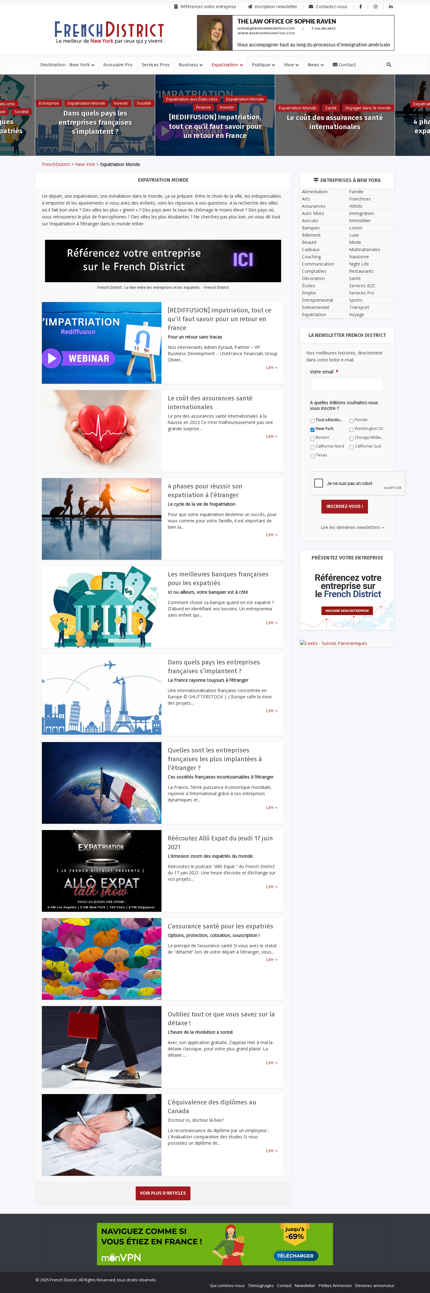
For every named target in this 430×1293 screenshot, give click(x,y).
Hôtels (355, 206)
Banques (311, 228)
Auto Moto (313, 213)
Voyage (356, 314)
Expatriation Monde (86, 103)
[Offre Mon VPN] (215, 1244)
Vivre (289, 65)
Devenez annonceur (374, 1285)
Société (21, 111)
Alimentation (315, 192)
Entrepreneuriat (317, 300)
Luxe (354, 235)
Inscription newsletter (275, 6)
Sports (355, 300)
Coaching (311, 257)
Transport (359, 307)
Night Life (359, 264)
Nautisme (359, 257)
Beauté (309, 242)
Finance (203, 107)
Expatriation (225, 65)
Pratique (261, 65)
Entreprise (49, 103)
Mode (355, 242)
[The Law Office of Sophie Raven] (295, 33)
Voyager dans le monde (368, 108)
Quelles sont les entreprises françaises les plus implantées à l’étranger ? (215, 759)
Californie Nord (330, 446)
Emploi (309, 293)
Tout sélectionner (330, 419)
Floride (361, 419)
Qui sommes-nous (227, 1285)
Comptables (314, 271)
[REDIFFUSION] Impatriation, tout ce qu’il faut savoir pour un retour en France (215, 126)
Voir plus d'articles (163, 1193)
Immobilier (360, 220)
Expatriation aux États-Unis (192, 99)
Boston (322, 437)
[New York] (109, 29)
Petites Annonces (335, 1285)
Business (188, 65)
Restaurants (361, 271)
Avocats (310, 220)
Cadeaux (311, 249)
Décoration (313, 278)
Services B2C (362, 286)
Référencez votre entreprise (207, 6)
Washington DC (369, 428)
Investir (121, 103)
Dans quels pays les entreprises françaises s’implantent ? (95, 122)
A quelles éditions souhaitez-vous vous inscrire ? (344, 405)
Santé (331, 108)
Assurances (313, 206)
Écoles (308, 286)
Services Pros (156, 65)
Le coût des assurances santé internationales (335, 122)
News (313, 65)
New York (85, 164)
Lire (272, 367)
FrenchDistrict (56, 164)
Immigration (361, 213)
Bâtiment (311, 235)
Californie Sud (368, 446)
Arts (306, 199)
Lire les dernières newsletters (352, 527)
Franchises (360, 199)
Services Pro (361, 293)
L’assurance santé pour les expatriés (220, 926)
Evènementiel (315, 307)
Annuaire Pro (118, 65)
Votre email (324, 372)
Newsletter (305, 1285)
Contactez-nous (331, 6)
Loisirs (355, 228)
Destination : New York (65, 65)
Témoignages (261, 1285)
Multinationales (364, 249)
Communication (318, 264)
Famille (356, 192)
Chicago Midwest (369, 437)
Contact (346, 65)
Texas (321, 455)
